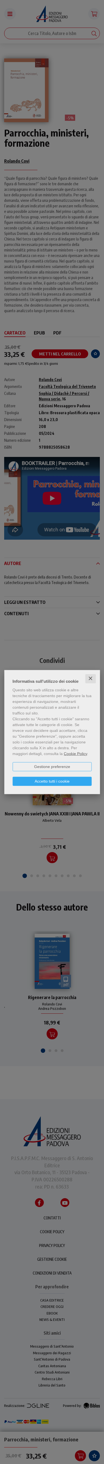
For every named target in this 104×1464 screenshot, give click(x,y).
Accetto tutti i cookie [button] (52, 781)
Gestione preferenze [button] (52, 766)
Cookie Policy (75, 753)
